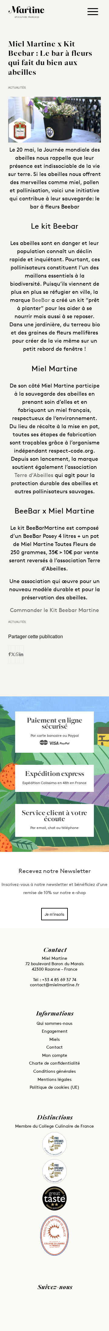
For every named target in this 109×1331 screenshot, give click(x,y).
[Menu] (93, 10)
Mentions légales (54, 1079)
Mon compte (54, 1055)
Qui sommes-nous (54, 1023)
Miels (54, 1039)
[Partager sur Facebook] (9, 654)
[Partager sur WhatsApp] (17, 654)
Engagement (55, 1031)
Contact (54, 1047)
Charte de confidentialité (54, 1063)
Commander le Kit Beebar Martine (54, 610)
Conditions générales (54, 1071)
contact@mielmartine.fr (54, 984)
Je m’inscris (54, 914)
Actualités (17, 87)
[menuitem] (93, 13)
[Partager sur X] (13, 654)
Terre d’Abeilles (34, 475)
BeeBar (40, 300)
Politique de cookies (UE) (54, 1087)
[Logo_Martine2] (29, 12)
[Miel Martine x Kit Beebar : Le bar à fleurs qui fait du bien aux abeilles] (54, 120)
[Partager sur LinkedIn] (21, 654)
